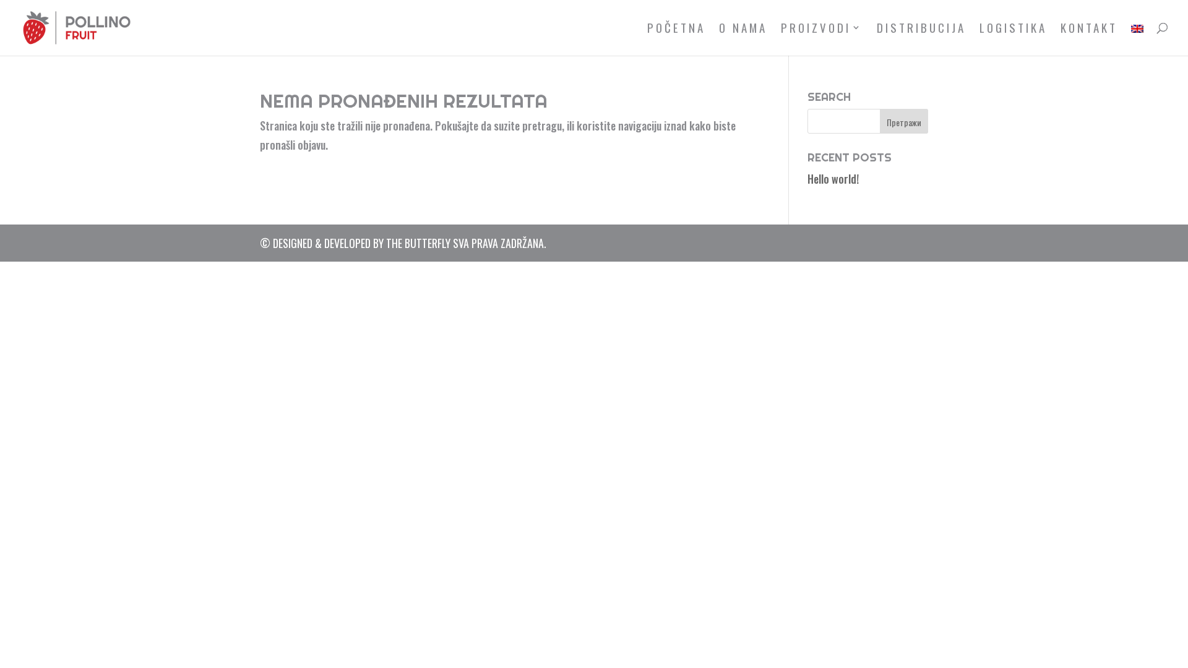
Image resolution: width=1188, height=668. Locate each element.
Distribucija (921, 29)
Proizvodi (816, 29)
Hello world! (833, 179)
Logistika (1013, 29)
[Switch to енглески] (1137, 39)
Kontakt (1089, 29)
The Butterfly (418, 243)
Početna (676, 29)
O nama (743, 29)
